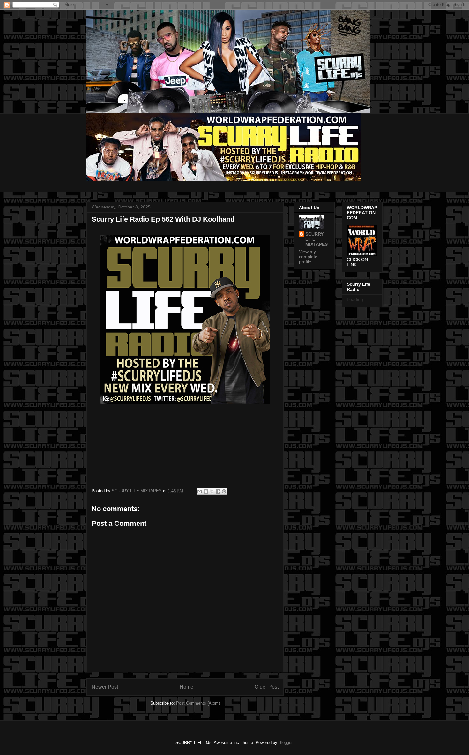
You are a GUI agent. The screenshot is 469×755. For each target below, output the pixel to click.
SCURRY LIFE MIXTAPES (316, 239)
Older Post (267, 687)
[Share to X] (212, 491)
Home (186, 687)
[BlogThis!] (206, 491)
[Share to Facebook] (218, 491)
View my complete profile (308, 256)
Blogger (285, 742)
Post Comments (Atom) (198, 703)
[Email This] (200, 491)
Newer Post (105, 687)
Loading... (357, 299)
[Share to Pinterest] (224, 491)
